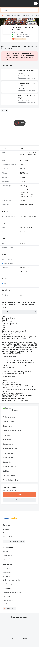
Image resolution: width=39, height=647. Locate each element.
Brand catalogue (8, 584)
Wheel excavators (9, 466)
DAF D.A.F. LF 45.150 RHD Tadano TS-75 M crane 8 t (27, 71)
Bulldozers (7, 471)
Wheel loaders (8, 457)
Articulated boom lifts (10, 480)
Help (4, 533)
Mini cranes (7, 435)
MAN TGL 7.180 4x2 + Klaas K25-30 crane (27, 95)
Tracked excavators (10, 448)
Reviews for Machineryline (12, 580)
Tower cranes (8, 426)
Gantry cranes (8, 444)
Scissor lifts (7, 462)
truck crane (24, 160)
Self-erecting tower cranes (12, 430)
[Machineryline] (8, 15)
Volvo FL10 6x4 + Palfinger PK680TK (27, 83)
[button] (35, 3)
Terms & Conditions (9, 569)
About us (6, 529)
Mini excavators (8, 453)
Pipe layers (7, 439)
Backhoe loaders (9, 475)
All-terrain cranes (9, 417)
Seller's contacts (8, 536)
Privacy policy (7, 572)
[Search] (36, 10)
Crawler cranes (8, 421)
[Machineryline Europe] (15, 3)
